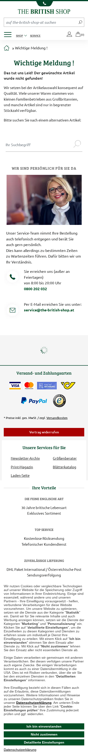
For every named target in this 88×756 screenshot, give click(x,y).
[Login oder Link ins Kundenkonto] (70, 34)
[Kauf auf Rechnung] (47, 385)
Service (35, 35)
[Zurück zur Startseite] (44, 11)
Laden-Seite (20, 475)
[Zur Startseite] (6, 48)
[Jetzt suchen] (80, 22)
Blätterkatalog (64, 467)
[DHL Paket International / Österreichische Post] (68, 385)
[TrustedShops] (59, 400)
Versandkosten (57, 418)
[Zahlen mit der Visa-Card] (15, 385)
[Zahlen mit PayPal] (35, 400)
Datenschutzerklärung (34, 703)
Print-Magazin (22, 467)
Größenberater (65, 458)
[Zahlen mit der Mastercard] (28, 385)
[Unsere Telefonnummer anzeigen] (44, 3)
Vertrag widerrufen (44, 432)
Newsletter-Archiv (25, 458)
